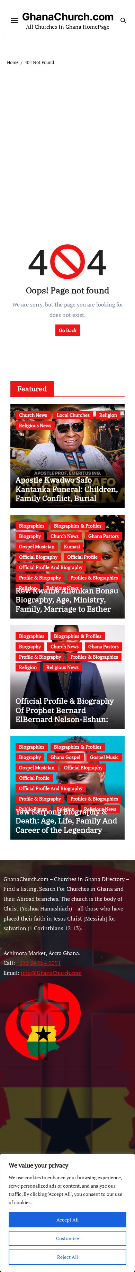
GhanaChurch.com (68, 16)
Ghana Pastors (103, 536)
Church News (33, 415)
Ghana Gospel (65, 757)
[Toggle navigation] (14, 20)
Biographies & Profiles (77, 525)
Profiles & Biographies (94, 577)
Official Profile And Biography (50, 567)
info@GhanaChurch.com (51, 973)
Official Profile (82, 556)
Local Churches (73, 415)
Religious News (35, 425)
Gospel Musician (36, 546)
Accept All (67, 1219)
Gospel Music (104, 757)
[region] (67, 1213)
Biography (30, 536)
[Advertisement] (67, 137)
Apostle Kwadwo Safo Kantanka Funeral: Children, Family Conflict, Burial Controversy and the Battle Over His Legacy (67, 498)
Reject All (67, 1257)
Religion (108, 415)
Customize (67, 1238)
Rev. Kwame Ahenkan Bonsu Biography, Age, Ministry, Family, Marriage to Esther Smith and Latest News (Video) (67, 608)
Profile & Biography (40, 577)
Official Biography (38, 556)
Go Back (67, 330)
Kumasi (72, 546)
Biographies (31, 525)
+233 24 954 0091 (38, 963)
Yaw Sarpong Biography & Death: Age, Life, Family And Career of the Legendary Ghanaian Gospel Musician (66, 825)
